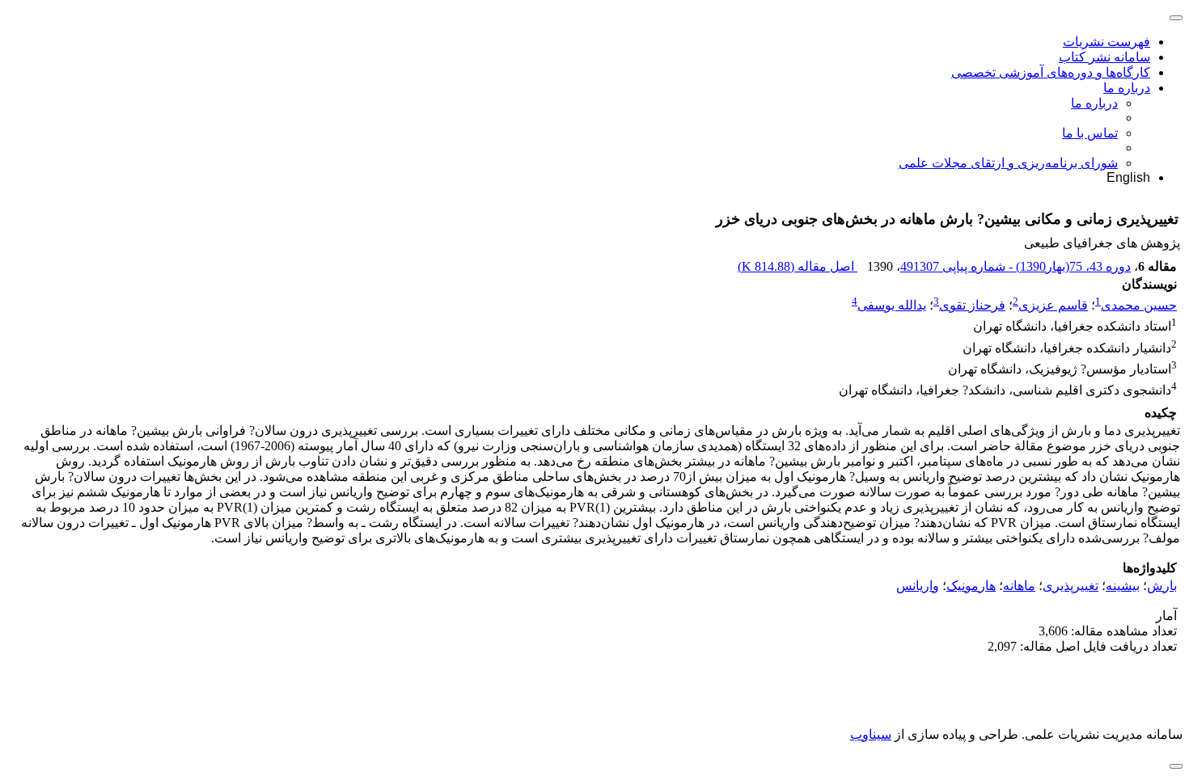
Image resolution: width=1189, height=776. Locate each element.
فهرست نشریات (1106, 41)
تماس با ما (1090, 133)
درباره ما (1126, 88)
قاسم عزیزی (1053, 305)
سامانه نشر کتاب (1104, 57)
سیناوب (870, 734)
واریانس (917, 586)
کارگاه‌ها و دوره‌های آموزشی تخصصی (1050, 72)
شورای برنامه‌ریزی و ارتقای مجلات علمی (1008, 163)
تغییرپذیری (1070, 586)
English (1128, 177)
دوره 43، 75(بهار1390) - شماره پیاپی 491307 (1015, 266)
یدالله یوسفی (891, 305)
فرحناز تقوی (972, 305)
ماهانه (1019, 586)
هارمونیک (971, 586)
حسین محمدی (1139, 305)
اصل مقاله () (797, 266)
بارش (1162, 586)
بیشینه (1123, 586)
